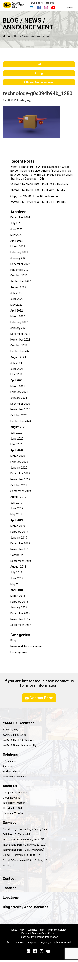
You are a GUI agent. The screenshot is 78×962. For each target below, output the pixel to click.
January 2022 (18, 328)
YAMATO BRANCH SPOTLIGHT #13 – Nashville (39, 184)
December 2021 (20, 333)
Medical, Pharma (12, 771)
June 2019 (16, 508)
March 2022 (17, 316)
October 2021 (18, 345)
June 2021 (16, 369)
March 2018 (17, 596)
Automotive (9, 766)
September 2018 (20, 561)
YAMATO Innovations (14, 734)
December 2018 (20, 543)
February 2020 (19, 462)
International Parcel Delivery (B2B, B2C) (24, 844)
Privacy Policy (16, 929)
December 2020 (20, 403)
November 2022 (20, 270)
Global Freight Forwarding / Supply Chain (25, 829)
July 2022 (16, 293)
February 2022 (19, 322)
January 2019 (18, 537)
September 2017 (20, 625)
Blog (39, 73)
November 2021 (20, 339)
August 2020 (18, 427)
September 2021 (20, 351)
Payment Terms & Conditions (37, 933)
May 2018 (16, 584)
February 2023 (19, 252)
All (39, 64)
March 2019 (17, 526)
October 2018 (18, 555)
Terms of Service (57, 929)
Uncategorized (19, 652)
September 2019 (20, 491)
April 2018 (16, 590)
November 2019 (20, 479)
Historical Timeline (13, 813)
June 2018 (16, 578)
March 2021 (17, 386)
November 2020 (20, 409)
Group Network (11, 797)
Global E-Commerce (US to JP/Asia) (23, 860)
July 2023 (16, 223)
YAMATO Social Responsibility (19, 745)
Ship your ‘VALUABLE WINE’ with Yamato (35, 196)
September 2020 (20, 421)
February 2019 (19, 531)
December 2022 (20, 264)
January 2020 (18, 467)
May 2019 (16, 514)
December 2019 (20, 473)
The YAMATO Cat (12, 808)
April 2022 (16, 310)
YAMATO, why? (11, 729)
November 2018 (20, 549)
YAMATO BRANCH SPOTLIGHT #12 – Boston (38, 190)
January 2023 (18, 258)
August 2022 (18, 287)
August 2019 (18, 497)
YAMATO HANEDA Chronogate (20, 739)
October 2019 (18, 485)
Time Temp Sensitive (14, 776)
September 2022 (20, 281)
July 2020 (16, 432)
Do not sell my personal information (38, 936)
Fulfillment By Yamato (15, 834)
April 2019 (16, 520)
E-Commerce (10, 761)
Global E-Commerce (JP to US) (20, 854)
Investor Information (14, 802)
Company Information (15, 792)
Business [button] (36, 2)
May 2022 (16, 304)
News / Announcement (39, 82)
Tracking (9, 888)
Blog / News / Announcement (25, 907)
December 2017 (20, 613)
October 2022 (18, 275)
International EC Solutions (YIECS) (22, 839)
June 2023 (16, 229)
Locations (11, 897)
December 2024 (20, 217)
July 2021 (16, 363)
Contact (9, 878)
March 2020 (17, 456)
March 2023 (17, 246)
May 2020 (16, 444)
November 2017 (20, 619)
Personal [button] (49, 2)
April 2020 (16, 450)
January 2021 (18, 398)
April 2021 (16, 380)
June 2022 (16, 299)
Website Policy (36, 929)
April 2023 (16, 240)
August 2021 (18, 357)
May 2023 (16, 234)
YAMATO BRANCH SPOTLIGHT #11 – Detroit (38, 201)
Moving (7, 865)
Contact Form (41, 698)
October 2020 (18, 415)
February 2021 (19, 392)
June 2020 (16, 438)
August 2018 (18, 566)
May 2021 (16, 374)
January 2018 (18, 607)
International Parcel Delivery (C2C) (22, 849)
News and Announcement (26, 646)
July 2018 (16, 572)
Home (7, 36)
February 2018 (19, 601)
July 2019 (16, 502)
